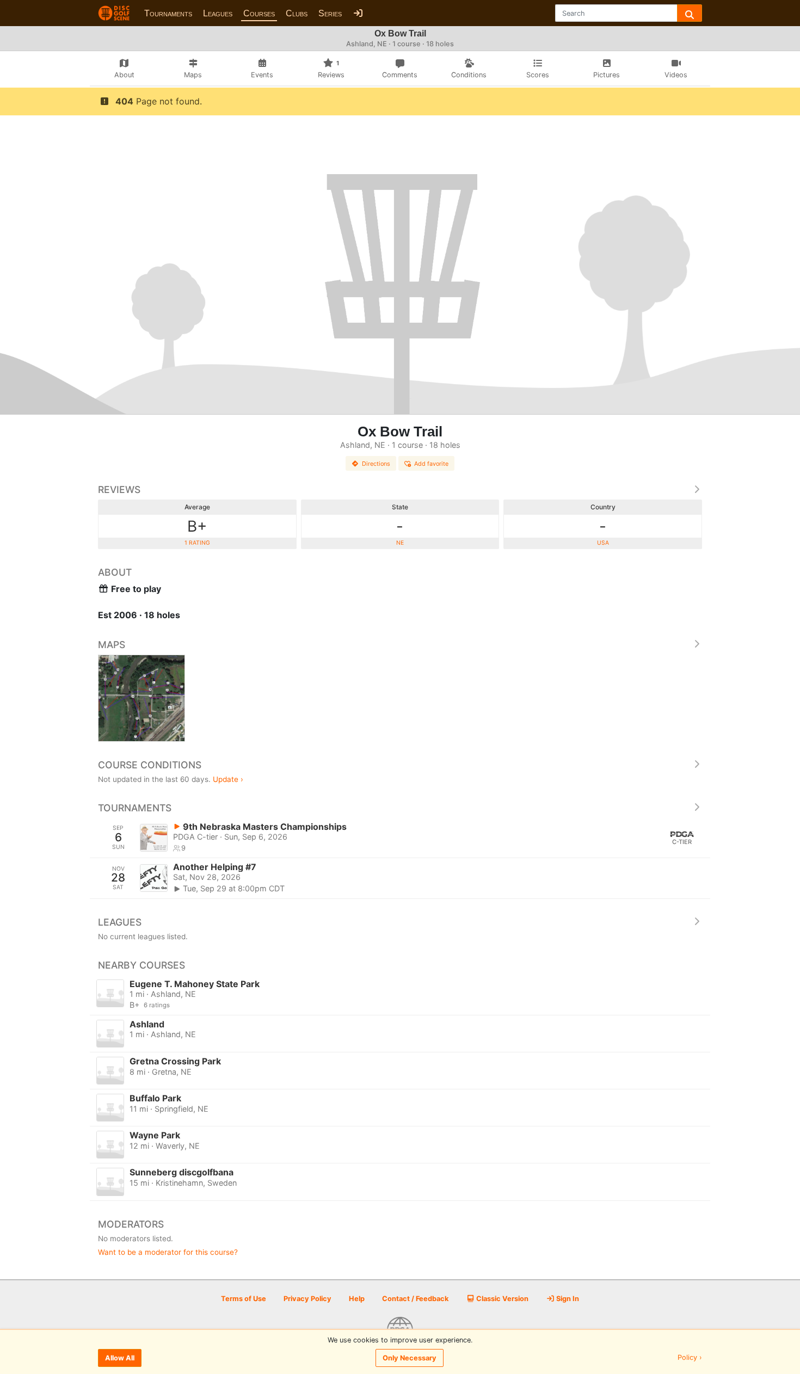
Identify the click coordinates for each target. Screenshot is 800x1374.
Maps (111, 644)
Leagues (217, 13)
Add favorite (431, 463)
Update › (228, 779)
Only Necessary (409, 1358)
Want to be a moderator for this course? (168, 1252)
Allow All (119, 1358)
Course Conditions (149, 765)
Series (330, 13)
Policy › (690, 1357)
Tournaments (168, 13)
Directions (376, 463)
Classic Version (501, 1299)
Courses (259, 13)
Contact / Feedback (415, 1299)
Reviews (119, 489)
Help (357, 1299)
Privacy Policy (307, 1299)
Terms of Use (243, 1299)
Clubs (296, 13)
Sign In (567, 1299)
